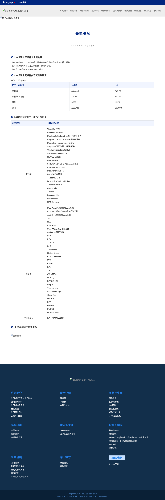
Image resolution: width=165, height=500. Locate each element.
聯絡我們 (157, 11)
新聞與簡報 (114, 430)
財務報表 (113, 434)
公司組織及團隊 (17, 405)
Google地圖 (114, 464)
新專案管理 (114, 402)
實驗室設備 (114, 409)
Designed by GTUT (74, 494)
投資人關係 (117, 11)
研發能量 (113, 398)
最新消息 (138, 11)
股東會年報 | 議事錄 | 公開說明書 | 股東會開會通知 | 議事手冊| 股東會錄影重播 (128, 439)
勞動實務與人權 (17, 469)
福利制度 (64, 463)
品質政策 (95, 11)
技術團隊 (113, 405)
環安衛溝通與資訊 (67, 434)
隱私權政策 (93, 494)
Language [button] (9, 2)
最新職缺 (64, 466)
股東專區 (113, 448)
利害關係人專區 (17, 466)
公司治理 (15, 463)
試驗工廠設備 (115, 412)
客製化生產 (65, 405)
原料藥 (63, 398)
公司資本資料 (17, 402)
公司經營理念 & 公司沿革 (22, 398)
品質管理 (15, 430)
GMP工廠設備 (115, 416)
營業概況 (90, 46)
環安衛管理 (105, 11)
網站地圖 (85, 494)
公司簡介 (64, 11)
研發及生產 (84, 11)
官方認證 (15, 434)
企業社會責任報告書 (19, 476)
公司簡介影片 (17, 412)
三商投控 (23, 2)
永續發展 (128, 11)
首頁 (73, 46)
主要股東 (113, 444)
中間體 (63, 402)
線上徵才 (147, 11)
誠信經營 (15, 473)
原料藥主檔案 (17, 437)
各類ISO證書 (16, 416)
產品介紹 (73, 11)
